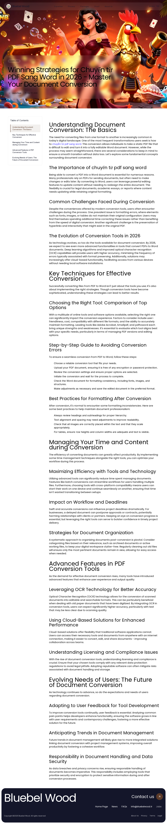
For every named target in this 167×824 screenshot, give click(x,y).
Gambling (14, 61)
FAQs (124, 806)
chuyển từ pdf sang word (66, 144)
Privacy (144, 815)
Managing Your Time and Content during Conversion (25, 143)
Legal (160, 815)
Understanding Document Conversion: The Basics (22, 128)
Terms (152, 815)
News (115, 806)
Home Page (101, 806)
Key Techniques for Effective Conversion (24, 136)
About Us (135, 815)
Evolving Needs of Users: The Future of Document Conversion (25, 159)
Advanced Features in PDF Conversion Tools (23, 151)
